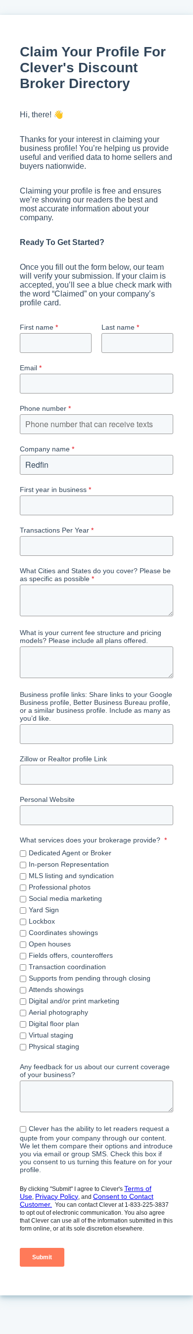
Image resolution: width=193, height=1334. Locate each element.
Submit (42, 1257)
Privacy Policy (56, 1196)
